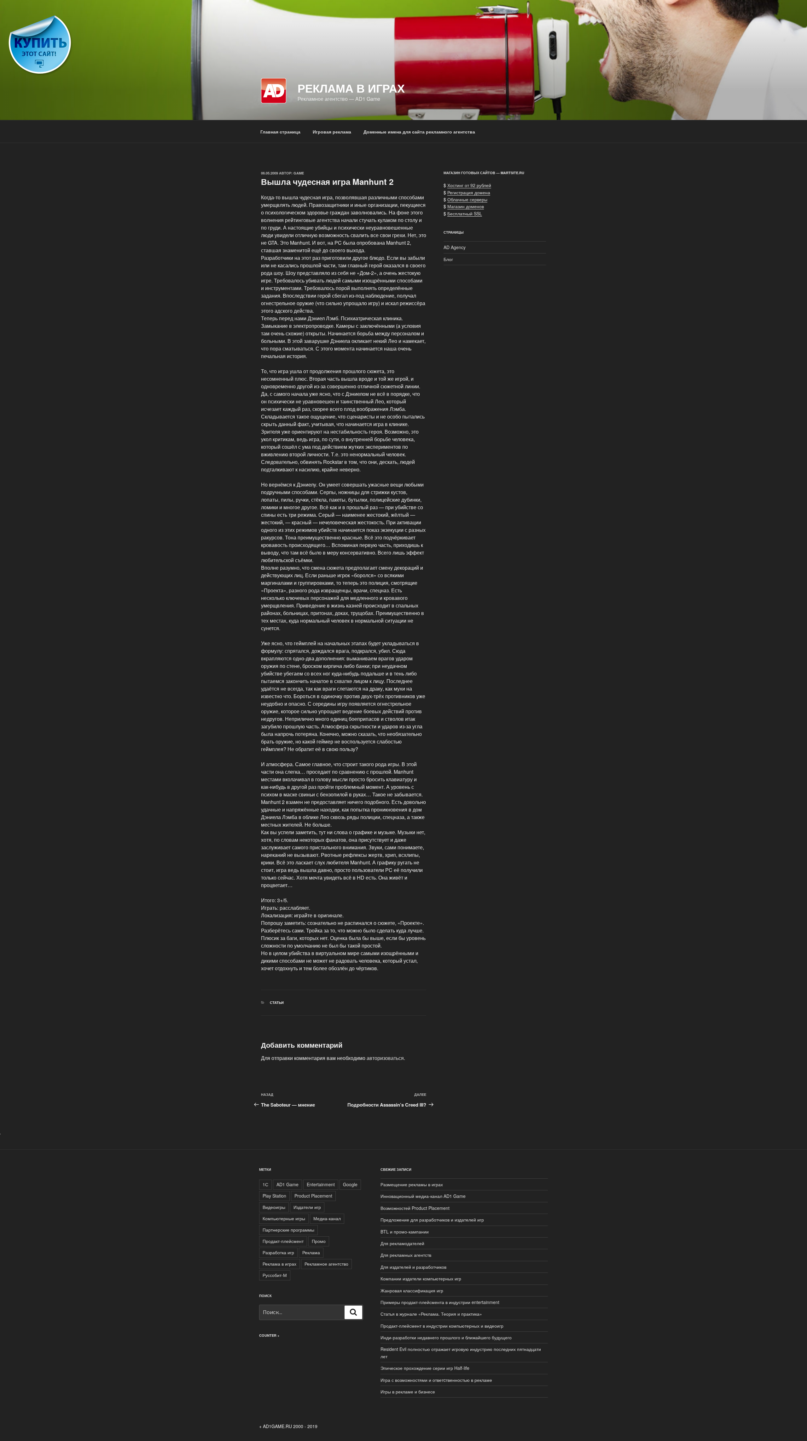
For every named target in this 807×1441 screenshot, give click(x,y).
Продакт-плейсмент (283, 1241)
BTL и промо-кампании (404, 1231)
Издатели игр (307, 1207)
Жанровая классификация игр (411, 1290)
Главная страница (280, 131)
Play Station (274, 1196)
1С (265, 1184)
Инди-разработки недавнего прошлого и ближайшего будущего (446, 1337)
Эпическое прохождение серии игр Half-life (424, 1368)
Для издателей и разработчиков (413, 1267)
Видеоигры (274, 1207)
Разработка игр (278, 1252)
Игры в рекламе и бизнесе (407, 1391)
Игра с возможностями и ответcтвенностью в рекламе (436, 1380)
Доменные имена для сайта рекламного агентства (419, 131)
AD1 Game (287, 1184)
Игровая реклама (332, 131)
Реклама (311, 1252)
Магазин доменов (465, 206)
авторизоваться (385, 1058)
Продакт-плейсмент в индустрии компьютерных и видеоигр (441, 1326)
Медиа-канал (327, 1218)
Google (350, 1184)
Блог (448, 259)
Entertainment (321, 1184)
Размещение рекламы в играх (411, 1184)
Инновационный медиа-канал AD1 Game (423, 1196)
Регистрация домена (468, 192)
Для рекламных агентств (405, 1255)
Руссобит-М (275, 1275)
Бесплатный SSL (464, 213)
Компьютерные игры (284, 1218)
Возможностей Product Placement (415, 1208)
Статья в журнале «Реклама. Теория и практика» (431, 1314)
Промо (319, 1241)
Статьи (277, 1002)
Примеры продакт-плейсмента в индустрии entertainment (439, 1302)
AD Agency (455, 247)
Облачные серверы (467, 199)
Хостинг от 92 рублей (469, 185)
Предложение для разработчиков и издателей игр (432, 1219)
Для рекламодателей (402, 1243)
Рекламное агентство (326, 1264)
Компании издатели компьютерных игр (420, 1278)
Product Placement (313, 1196)
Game (298, 173)
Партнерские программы (288, 1230)
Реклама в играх (351, 88)
